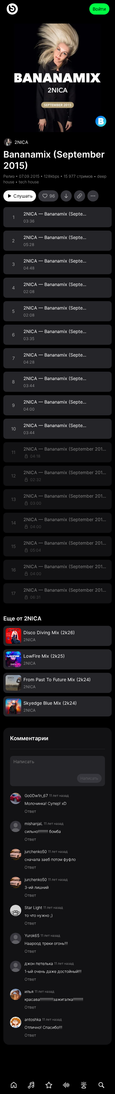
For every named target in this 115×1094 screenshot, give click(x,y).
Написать (89, 778)
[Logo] (12, 9)
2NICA (21, 142)
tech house (29, 181)
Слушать (23, 196)
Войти (99, 9)
